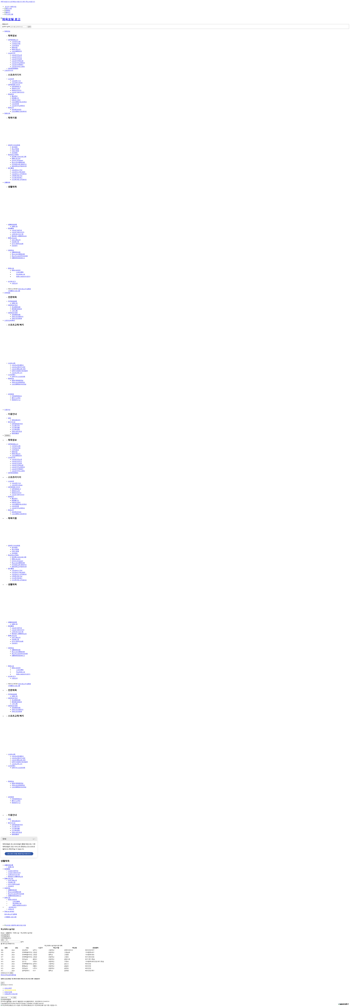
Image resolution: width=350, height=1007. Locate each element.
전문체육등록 (12, 301)
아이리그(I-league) (17, 160)
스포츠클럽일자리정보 (19, 384)
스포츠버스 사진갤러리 (19, 174)
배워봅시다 (15, 98)
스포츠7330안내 (17, 230)
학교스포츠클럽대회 (18, 162)
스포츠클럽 (20, 272)
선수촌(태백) (16, 429)
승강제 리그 (12, 281)
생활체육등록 (12, 224)
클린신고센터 (16, 398)
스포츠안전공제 (17, 59)
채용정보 (11, 378)
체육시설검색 (16, 270)
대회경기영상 (16, 100)
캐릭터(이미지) (16, 90)
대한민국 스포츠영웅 (18, 376)
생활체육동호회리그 (18, 258)
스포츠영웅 (15, 104)
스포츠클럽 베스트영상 (19, 102)
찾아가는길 (11, 422)
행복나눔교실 (16, 158)
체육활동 (11, 228)
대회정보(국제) (13, 312)
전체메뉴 (7, 435)
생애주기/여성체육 (14, 145)
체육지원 (7, 113)
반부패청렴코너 (17, 396)
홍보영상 (15, 96)
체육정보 (7, 31)
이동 (14, 997)
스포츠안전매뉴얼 (17, 61)
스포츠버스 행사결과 (18, 172)
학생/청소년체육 (13, 154)
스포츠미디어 (8, 70)
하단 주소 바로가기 (29, 1)
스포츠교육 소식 (17, 372)
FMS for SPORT (13, 289)
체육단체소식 (16, 49)
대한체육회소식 (13, 39)
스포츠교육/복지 (9, 320)
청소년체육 (15, 149)
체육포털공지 (16, 420)
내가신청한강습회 (17, 243)
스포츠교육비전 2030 (18, 367)
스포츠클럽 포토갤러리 (19, 111)
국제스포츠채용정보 (18, 382)
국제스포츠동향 (17, 318)
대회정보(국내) (13, 305)
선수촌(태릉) (16, 427)
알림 (9, 418)
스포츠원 (11, 79)
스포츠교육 (11, 363)
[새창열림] (8, 8)
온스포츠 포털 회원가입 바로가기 (19, 854)
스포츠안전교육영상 (18, 62)
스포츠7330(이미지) (18, 92)
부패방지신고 (16, 400)
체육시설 (11, 268)
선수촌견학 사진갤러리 (19, 179)
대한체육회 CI (16, 86)
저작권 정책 (8, 992)
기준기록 (15, 311)
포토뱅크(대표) (16, 109)
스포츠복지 (11, 374)
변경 (11, 973)
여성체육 (15, 152)
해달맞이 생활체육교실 (19, 236)
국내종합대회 (16, 307)
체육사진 (11, 107)
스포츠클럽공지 (17, 51)
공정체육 (11, 394)
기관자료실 (15, 45)
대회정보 (11, 250)
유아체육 (15, 147)
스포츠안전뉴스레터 (18, 66)
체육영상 (11, 94)
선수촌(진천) (16, 425)
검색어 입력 (6, 26)
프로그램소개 (16, 240)
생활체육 (7, 182)
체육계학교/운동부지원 (19, 166)
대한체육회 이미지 (14, 84)
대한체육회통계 (13, 68)
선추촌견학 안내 (17, 175)
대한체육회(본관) (17, 424)
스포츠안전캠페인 (17, 64)
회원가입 (13, 6)
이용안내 (7, 409)
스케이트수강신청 (17, 234)
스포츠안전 (11, 53)
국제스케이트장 (17, 431)
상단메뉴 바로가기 (16, 1)
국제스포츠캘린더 (17, 316)
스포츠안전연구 (17, 57)
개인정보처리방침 (10, 990)
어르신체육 (15, 151)
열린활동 (11, 168)
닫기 (34, 839)
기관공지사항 (16, 41)
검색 (29, 26)
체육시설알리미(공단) (23, 276)
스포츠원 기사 (16, 81)
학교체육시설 (20, 274)
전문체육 (7, 292)
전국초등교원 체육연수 (19, 164)
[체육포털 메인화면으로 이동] (10, 19)
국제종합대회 (16, 314)
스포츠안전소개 (17, 55)
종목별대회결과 (17, 309)
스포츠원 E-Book (17, 82)
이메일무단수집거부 (11, 994)
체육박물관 (15, 433)
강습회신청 (15, 242)
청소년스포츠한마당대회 (20, 256)
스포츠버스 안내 (17, 170)
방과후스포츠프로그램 (19, 156)
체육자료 (15, 47)
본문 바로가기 (5, 1)
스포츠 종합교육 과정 (19, 369)
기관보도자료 (16, 43)
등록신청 (15, 226)
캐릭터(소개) (16, 88)
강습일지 (15, 245)
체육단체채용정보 (17, 380)
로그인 (7, 6)
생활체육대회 (16, 252)
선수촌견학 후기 (17, 177)
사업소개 (15, 283)
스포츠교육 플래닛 (18, 365)
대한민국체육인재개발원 (20, 371)
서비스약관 (8, 988)
